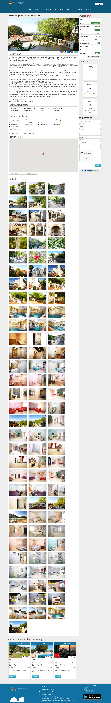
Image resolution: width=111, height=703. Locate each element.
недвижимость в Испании (48, 698)
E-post (81, 132)
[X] (65, 52)
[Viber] (72, 52)
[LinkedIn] (68, 52)
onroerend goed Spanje (59, 700)
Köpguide (79, 9)
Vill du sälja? (59, 9)
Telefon (81, 126)
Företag (37, 9)
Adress (81, 137)
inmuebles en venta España (48, 697)
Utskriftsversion (94, 57)
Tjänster (69, 9)
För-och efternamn (84, 121)
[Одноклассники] (63, 52)
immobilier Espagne (46, 700)
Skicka (98, 165)
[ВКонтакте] (61, 52)
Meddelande (82, 142)
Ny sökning (47, 9)
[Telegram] (77, 52)
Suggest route (32, 173)
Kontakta (89, 9)
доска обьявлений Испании (54, 702)
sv (97, 4)
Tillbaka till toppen (91, 685)
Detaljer (12, 676)
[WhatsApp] (75, 52)
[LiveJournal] (70, 52)
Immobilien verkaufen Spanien (65, 698)
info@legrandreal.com (47, 694)
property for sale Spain (63, 697)
